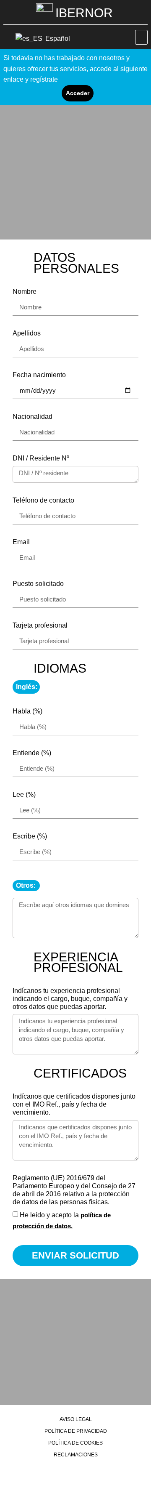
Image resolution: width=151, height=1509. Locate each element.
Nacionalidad (32, 416)
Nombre (24, 291)
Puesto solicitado (38, 583)
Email (21, 542)
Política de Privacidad (75, 1431)
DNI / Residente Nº (41, 458)
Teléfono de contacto (43, 500)
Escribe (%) (30, 836)
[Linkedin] (75, 1476)
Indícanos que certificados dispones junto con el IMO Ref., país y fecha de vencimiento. (74, 1104)
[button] (141, 37)
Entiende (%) (32, 752)
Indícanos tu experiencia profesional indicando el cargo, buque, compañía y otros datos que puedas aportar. (70, 998)
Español (57, 38)
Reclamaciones (76, 1455)
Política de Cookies (75, 1443)
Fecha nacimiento (39, 374)
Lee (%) (24, 794)
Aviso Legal (76, 1419)
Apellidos (27, 333)
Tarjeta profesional (40, 625)
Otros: (26, 885)
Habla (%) (27, 711)
